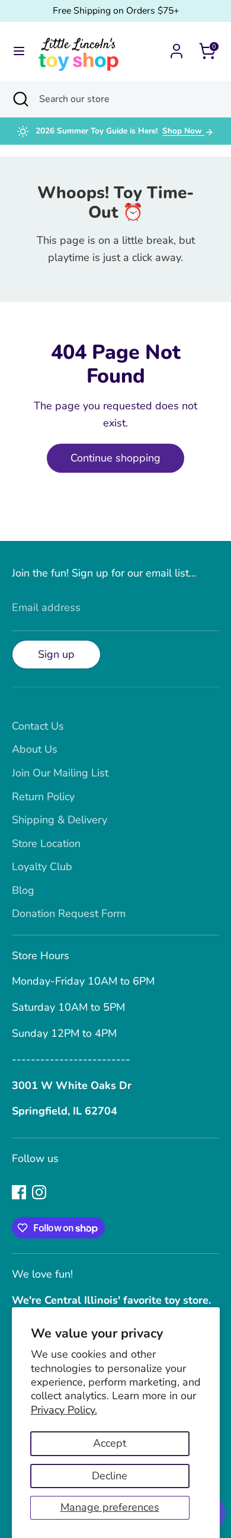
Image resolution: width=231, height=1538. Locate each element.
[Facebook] (19, 1192)
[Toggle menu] (19, 51)
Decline (109, 1476)
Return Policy (43, 796)
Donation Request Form (69, 913)
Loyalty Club (42, 866)
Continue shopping (115, 458)
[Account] (176, 47)
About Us (34, 749)
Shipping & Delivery (59, 820)
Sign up (56, 654)
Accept (109, 1443)
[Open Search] (19, 99)
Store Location (46, 843)
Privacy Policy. (64, 1410)
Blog (23, 890)
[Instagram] (39, 1192)
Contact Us (38, 726)
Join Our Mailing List (60, 773)
